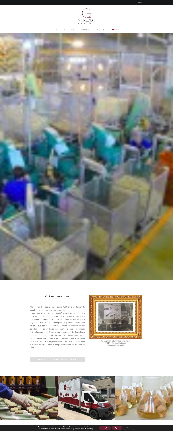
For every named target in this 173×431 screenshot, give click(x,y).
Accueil (54, 30)
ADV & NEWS (85, 30)
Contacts (139, 2)
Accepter (105, 428)
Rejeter (117, 428)
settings (90, 429)
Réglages (129, 428)
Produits (73, 30)
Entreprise (63, 30)
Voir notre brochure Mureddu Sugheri (57, 359)
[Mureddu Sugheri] (86, 16)
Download (97, 30)
